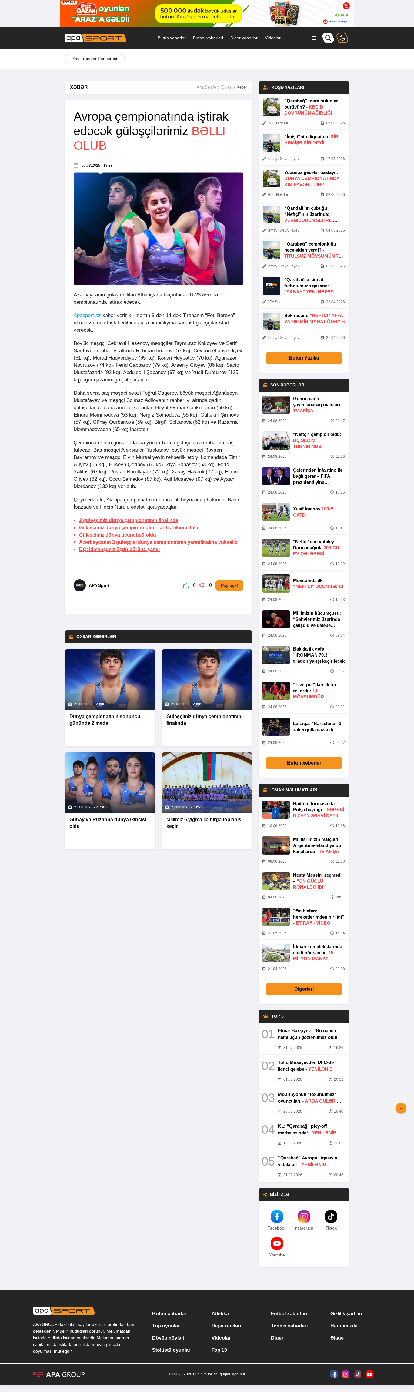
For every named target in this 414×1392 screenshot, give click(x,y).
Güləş (226, 87)
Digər (277, 1337)
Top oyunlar (166, 1325)
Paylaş (228, 585)
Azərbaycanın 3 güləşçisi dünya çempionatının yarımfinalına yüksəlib (158, 542)
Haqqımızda (344, 1325)
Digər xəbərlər (244, 37)
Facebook (276, 1228)
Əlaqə (337, 1337)
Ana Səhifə (206, 87)
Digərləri (304, 989)
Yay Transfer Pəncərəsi (94, 58)
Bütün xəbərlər (172, 37)
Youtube (277, 1255)
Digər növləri (226, 1325)
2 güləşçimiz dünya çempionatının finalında (128, 520)
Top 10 (219, 1350)
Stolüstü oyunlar (171, 1350)
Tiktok (331, 1228)
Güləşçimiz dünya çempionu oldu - (138, 527)
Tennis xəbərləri (289, 1325)
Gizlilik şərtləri (346, 1313)
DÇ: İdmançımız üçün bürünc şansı (119, 549)
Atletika (220, 1313)
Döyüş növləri (168, 1337)
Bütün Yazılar (304, 357)
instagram (303, 1228)
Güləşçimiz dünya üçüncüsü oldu (117, 534)
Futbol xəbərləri (208, 37)
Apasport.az (87, 315)
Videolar (273, 37)
